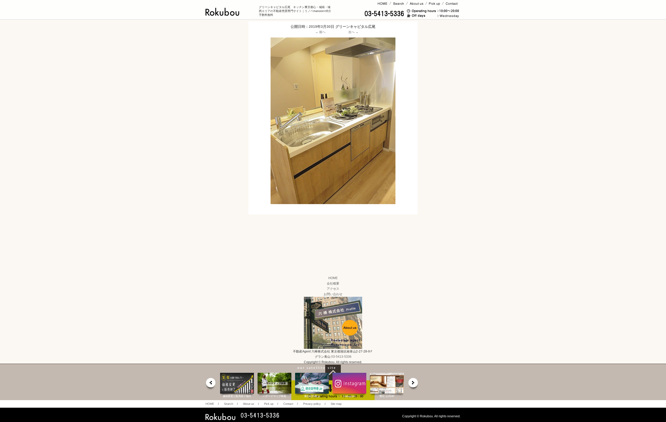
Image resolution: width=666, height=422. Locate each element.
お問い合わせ (333, 294)
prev (210, 384)
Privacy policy (312, 403)
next (413, 384)
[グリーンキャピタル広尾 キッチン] (333, 120)
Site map (336, 403)
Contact (288, 403)
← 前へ (320, 32)
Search (228, 403)
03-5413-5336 (341, 356)
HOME (333, 278)
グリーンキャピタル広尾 (355, 26)
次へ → (353, 32)
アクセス (333, 289)
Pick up (268, 403)
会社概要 (333, 283)
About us (248, 403)
